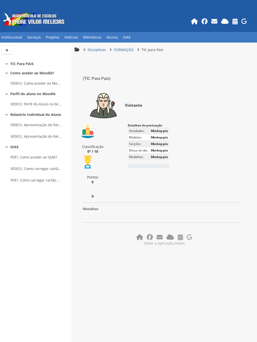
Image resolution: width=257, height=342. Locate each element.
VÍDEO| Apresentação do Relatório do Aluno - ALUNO (36, 136)
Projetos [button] (52, 37)
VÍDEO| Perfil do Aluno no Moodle (36, 104)
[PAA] (234, 21)
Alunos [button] (112, 37)
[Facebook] (204, 21)
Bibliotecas (92, 37)
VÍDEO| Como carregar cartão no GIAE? (36, 168)
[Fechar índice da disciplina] (7, 50)
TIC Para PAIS (22, 63)
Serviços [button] (34, 37)
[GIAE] (244, 21)
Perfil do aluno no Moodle (32, 93)
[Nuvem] (224, 21)
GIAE (14, 146)
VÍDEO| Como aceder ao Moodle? (36, 83)
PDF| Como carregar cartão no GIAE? (36, 180)
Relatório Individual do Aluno (35, 114)
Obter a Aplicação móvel (164, 243)
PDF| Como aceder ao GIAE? (34, 157)
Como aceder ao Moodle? (32, 73)
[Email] (214, 21)
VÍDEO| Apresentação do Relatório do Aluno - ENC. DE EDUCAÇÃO (36, 124)
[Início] (194, 21)
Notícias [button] (71, 37)
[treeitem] (36, 63)
